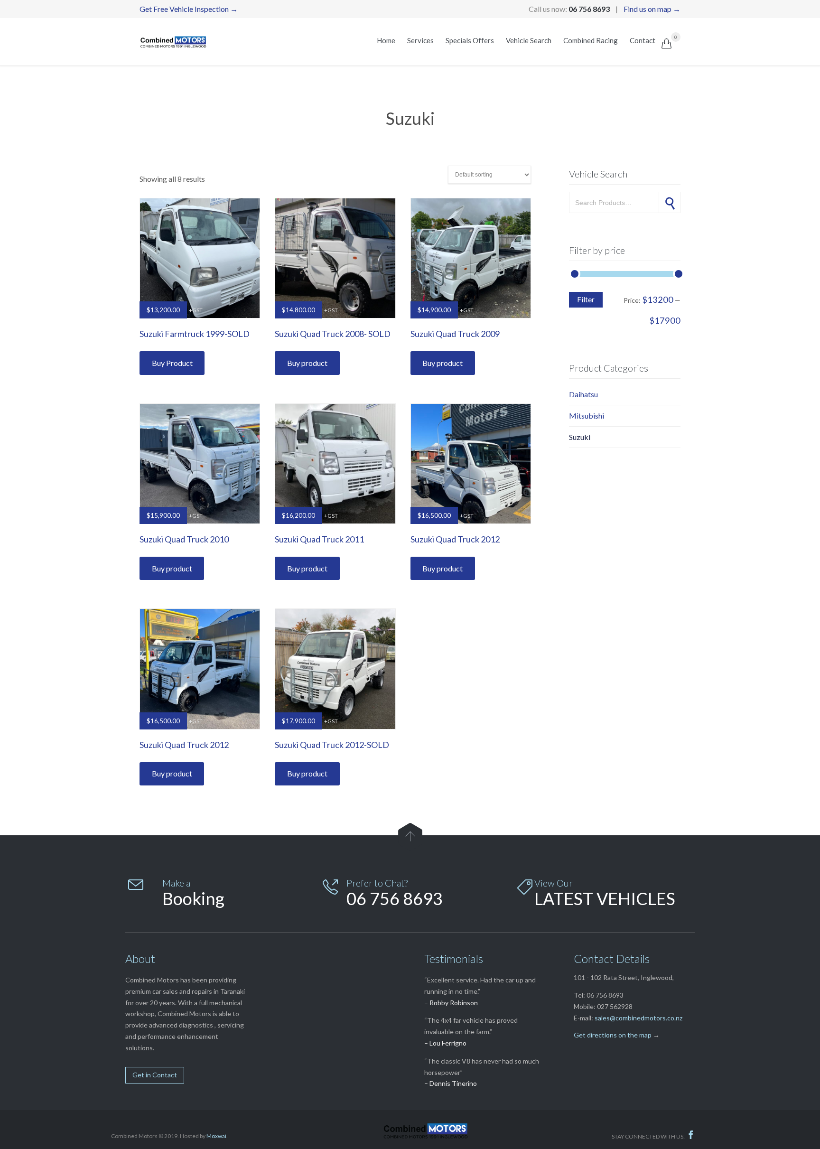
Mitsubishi (586, 415)
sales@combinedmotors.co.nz (638, 1018)
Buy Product (172, 362)
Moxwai (216, 1136)
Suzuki (579, 436)
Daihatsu (583, 394)
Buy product (307, 362)
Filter (586, 299)
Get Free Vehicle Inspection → (189, 8)
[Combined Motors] (173, 41)
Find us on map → (652, 8)
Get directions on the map (613, 1035)
